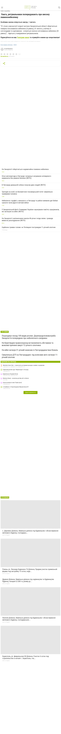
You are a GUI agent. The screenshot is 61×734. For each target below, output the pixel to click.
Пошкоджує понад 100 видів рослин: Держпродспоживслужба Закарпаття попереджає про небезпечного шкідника (29, 337)
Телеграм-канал (23, 37)
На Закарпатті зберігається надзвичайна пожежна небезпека (25, 169)
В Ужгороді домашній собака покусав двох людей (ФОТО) (24, 185)
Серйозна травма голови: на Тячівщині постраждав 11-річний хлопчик (29, 227)
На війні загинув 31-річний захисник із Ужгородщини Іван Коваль (30, 350)
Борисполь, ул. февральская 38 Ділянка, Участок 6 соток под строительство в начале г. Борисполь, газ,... (25, 657)
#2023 (15, 45)
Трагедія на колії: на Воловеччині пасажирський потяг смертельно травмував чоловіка (27, 193)
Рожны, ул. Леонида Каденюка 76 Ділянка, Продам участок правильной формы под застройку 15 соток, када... (29, 570)
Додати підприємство (30, 392)
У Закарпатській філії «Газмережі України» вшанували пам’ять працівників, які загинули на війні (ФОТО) (30, 211)
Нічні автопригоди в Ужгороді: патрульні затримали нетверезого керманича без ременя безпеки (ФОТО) (26, 177)
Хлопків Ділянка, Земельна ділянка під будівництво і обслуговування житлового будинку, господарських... (28, 619)
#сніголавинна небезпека (7, 45)
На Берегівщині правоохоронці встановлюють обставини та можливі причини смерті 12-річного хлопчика (27, 344)
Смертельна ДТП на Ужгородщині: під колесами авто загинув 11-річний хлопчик (30, 356)
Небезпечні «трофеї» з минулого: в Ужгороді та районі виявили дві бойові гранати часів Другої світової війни (30, 202)
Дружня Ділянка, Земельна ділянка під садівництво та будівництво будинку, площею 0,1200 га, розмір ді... (28, 580)
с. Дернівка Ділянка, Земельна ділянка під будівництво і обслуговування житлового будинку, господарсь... (30, 532)
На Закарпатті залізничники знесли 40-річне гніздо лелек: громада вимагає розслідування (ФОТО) (27, 219)
